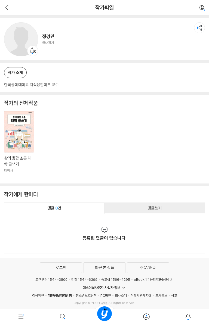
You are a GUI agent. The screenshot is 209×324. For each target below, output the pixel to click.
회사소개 (121, 295)
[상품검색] (62, 316)
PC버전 (105, 295)
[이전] (6, 7)
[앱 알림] (188, 316)
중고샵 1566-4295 (115, 279)
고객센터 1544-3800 (51, 279)
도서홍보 (161, 295)
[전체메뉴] (21, 316)
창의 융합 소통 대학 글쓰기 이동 (19, 145)
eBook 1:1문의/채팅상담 (151, 279)
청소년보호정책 (86, 295)
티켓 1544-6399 (84, 279)
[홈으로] (104, 316)
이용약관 (38, 295)
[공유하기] (199, 27)
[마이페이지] (146, 316)
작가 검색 (202, 8)
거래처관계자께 (141, 295)
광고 (174, 295)
